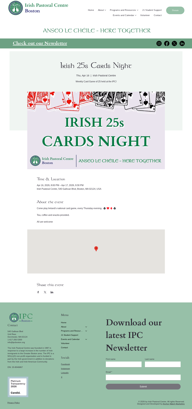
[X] (174, 43)
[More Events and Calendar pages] (135, 15)
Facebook (65, 364)
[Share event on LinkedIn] (52, 292)
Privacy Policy (13, 403)
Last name (149, 359)
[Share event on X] (45, 292)
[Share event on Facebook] (38, 292)
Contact (64, 347)
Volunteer (65, 343)
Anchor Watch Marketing (174, 404)
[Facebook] (166, 43)
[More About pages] (105, 10)
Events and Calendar (70, 339)
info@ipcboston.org (16, 342)
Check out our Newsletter (40, 43)
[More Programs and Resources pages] (137, 10)
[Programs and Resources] (86, 331)
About (63, 327)
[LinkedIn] (182, 43)
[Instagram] (159, 43)
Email (109, 372)
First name (110, 359)
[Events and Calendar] (86, 339)
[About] (86, 327)
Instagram (65, 368)
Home (63, 322)
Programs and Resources (72, 331)
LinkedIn (65, 373)
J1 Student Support (69, 335)
